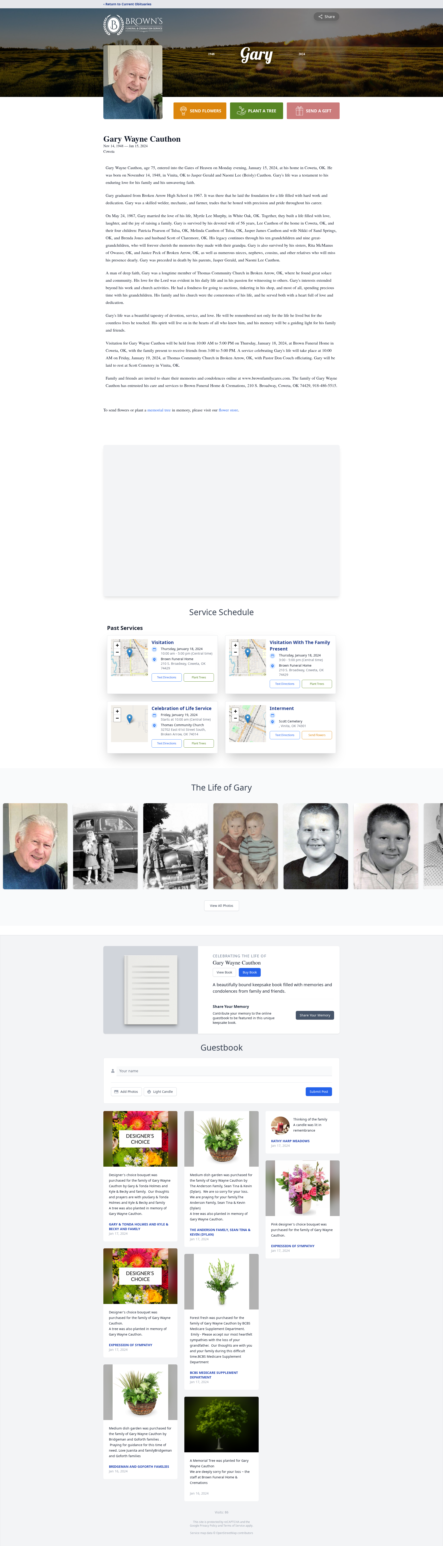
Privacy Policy (208, 1526)
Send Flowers (317, 735)
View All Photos (221, 905)
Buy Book (250, 972)
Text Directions (166, 677)
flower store (228, 410)
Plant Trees (199, 677)
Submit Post (319, 1091)
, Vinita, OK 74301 (292, 726)
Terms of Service (234, 1526)
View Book (224, 972)
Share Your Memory (315, 1015)
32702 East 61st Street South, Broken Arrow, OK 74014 (183, 731)
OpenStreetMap (226, 1533)
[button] (129, 653)
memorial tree (159, 410)
